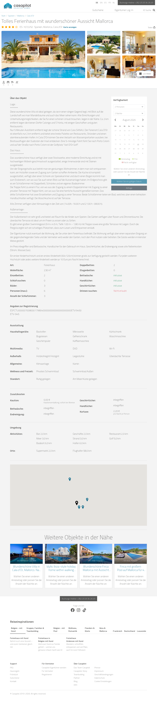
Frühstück (14, 674)
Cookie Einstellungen (102, 681)
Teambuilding (79, 674)
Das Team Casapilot (82, 667)
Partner (77, 677)
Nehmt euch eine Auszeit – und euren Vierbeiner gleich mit (21, 642)
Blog (75, 681)
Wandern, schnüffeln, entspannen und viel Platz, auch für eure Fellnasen (77, 644)
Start (3, 15)
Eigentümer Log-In (124, 10)
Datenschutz (99, 677)
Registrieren (47, 674)
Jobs (75, 684)
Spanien (11, 15)
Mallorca (20, 15)
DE (97, 2)
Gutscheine (97, 10)
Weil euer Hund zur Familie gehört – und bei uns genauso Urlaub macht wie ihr (50, 644)
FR (110, 2)
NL (114, 2)
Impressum (99, 671)
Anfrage (129, 188)
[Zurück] (115, 120)
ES (105, 2)
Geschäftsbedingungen (103, 674)
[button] (115, 130)
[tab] (18, 629)
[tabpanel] (78, 644)
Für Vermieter (47, 671)
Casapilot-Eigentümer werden (54, 667)
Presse (97, 667)
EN (101, 2)
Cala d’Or (30, 15)
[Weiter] (143, 120)
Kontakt (13, 681)
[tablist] (78, 629)
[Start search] (154, 10)
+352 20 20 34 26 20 (144, 2)
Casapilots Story (80, 671)
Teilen (150, 27)
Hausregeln (14, 671)
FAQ (11, 667)
